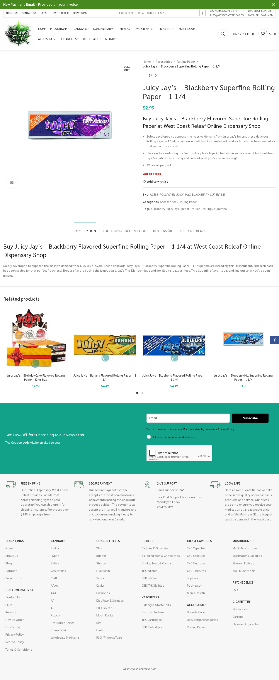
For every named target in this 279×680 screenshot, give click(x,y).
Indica (55, 548)
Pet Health (194, 585)
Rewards (11, 612)
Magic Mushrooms (245, 548)
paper (185, 208)
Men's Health (196, 593)
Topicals (192, 578)
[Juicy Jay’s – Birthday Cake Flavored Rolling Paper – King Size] (35, 338)
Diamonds (103, 593)
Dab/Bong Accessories (202, 619)
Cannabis (58, 541)
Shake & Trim (59, 630)
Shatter (101, 563)
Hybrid (55, 555)
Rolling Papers (197, 627)
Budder (101, 555)
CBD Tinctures (196, 570)
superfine (220, 208)
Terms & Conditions (18, 649)
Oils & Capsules (199, 541)
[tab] (85, 228)
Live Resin (103, 570)
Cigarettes (242, 601)
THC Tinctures (196, 563)
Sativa (55, 563)
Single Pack (240, 609)
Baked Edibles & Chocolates (161, 555)
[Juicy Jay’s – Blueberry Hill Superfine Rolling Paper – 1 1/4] (243, 338)
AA (52, 600)
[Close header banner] (273, 4)
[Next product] (155, 75)
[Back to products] (150, 75)
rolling (207, 208)
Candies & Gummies (155, 548)
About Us (11, 555)
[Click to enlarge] (12, 183)
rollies (196, 208)
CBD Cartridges (152, 627)
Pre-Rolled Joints (63, 622)
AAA (53, 593)
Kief (98, 622)
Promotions (13, 578)
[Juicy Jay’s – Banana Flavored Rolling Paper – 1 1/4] (105, 338)
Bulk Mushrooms (244, 570)
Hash (99, 630)
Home (147, 61)
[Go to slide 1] (137, 393)
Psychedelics (243, 582)
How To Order (14, 619)
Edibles (147, 541)
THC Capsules (196, 548)
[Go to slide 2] (142, 393)
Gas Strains (58, 570)
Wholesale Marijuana (65, 637)
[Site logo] (18, 33)
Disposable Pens (153, 612)
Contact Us (13, 597)
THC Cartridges (152, 619)
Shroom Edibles (243, 563)
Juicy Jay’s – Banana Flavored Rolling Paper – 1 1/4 (104, 377)
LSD (235, 590)
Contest (11, 570)
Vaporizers (150, 597)
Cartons (238, 616)
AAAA (54, 585)
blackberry (158, 208)
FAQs (8, 605)
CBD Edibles (150, 578)
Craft (54, 578)
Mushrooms (242, 541)
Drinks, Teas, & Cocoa (156, 563)
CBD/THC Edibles (153, 585)
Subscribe (250, 418)
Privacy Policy (14, 634)
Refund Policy (14, 642)
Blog (8, 563)
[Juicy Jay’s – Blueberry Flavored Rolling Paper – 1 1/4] (174, 338)
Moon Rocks (104, 615)
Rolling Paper (186, 61)
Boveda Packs (196, 612)
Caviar (100, 585)
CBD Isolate (104, 608)
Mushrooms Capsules (247, 555)
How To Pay (12, 627)
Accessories (164, 61)
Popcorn (57, 615)
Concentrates (108, 541)
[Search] (223, 33)
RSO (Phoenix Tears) (110, 637)
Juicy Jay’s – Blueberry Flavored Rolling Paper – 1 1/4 (174, 377)
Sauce (100, 578)
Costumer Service (19, 590)
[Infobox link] (227, 13)
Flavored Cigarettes (246, 624)
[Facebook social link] (202, 13)
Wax (99, 548)
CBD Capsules (196, 555)
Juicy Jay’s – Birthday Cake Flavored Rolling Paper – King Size (36, 377)
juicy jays (173, 208)
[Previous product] (145, 75)
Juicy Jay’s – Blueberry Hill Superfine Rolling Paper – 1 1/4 (243, 377)
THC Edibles (149, 570)
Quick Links (14, 541)
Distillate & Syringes (110, 600)
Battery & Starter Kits (156, 605)
